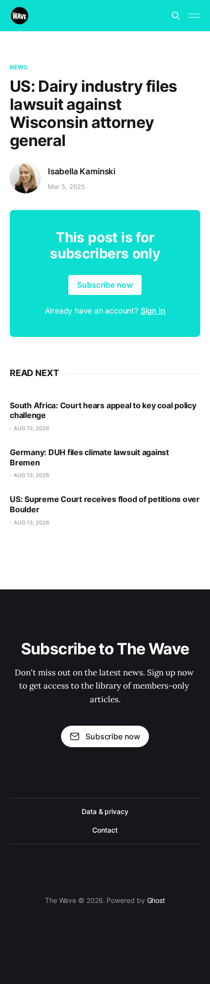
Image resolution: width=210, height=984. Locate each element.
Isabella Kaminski (81, 171)
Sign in (153, 310)
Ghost (156, 900)
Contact (104, 830)
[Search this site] (175, 15)
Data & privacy (105, 811)
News (18, 67)
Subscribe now (105, 285)
